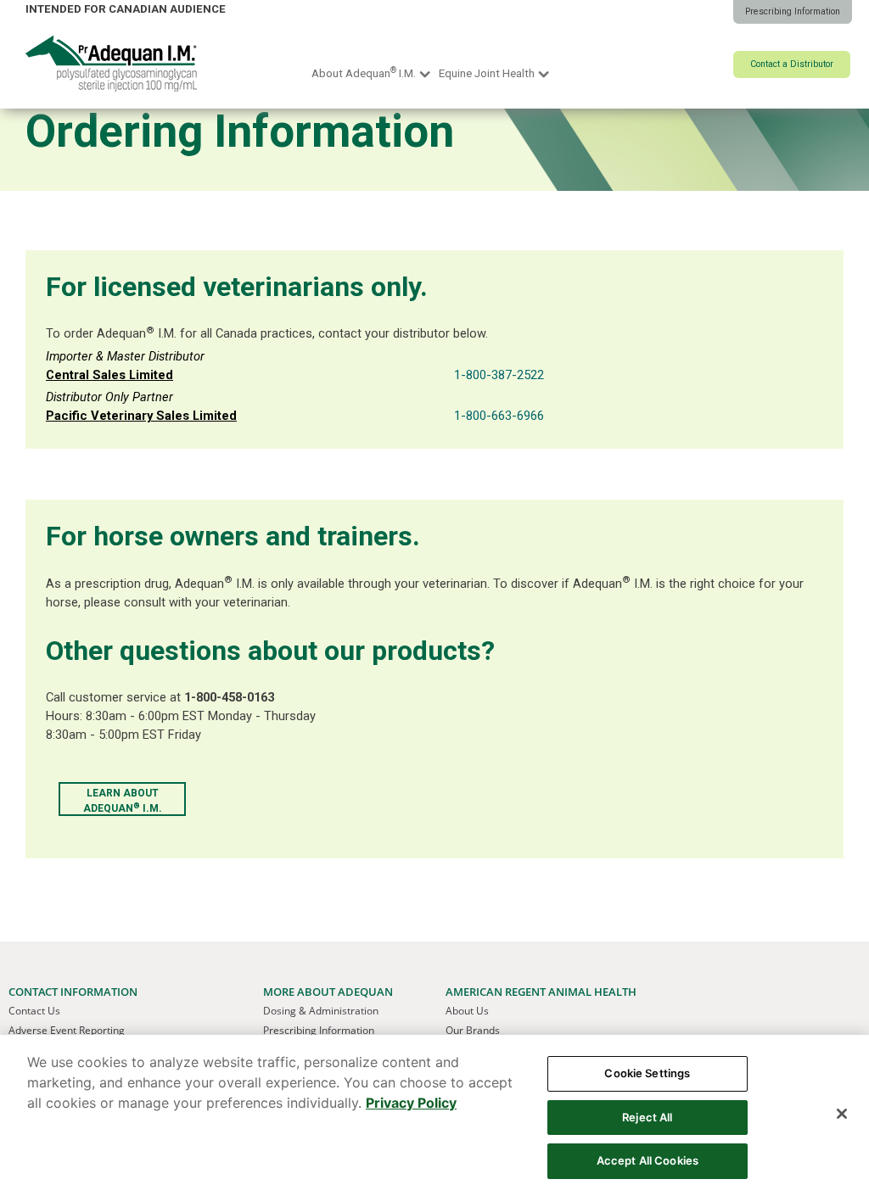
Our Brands (473, 1030)
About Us (467, 1010)
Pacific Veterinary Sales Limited (141, 415)
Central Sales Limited (109, 375)
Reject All (647, 1117)
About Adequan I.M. (363, 72)
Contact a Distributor (791, 64)
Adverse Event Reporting (66, 1030)
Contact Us (34, 1010)
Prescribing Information (792, 11)
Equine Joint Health (487, 73)
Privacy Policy (411, 1102)
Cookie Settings (647, 1073)
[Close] (842, 1113)
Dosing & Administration (320, 1010)
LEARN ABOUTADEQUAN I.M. (122, 800)
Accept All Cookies (647, 1160)
